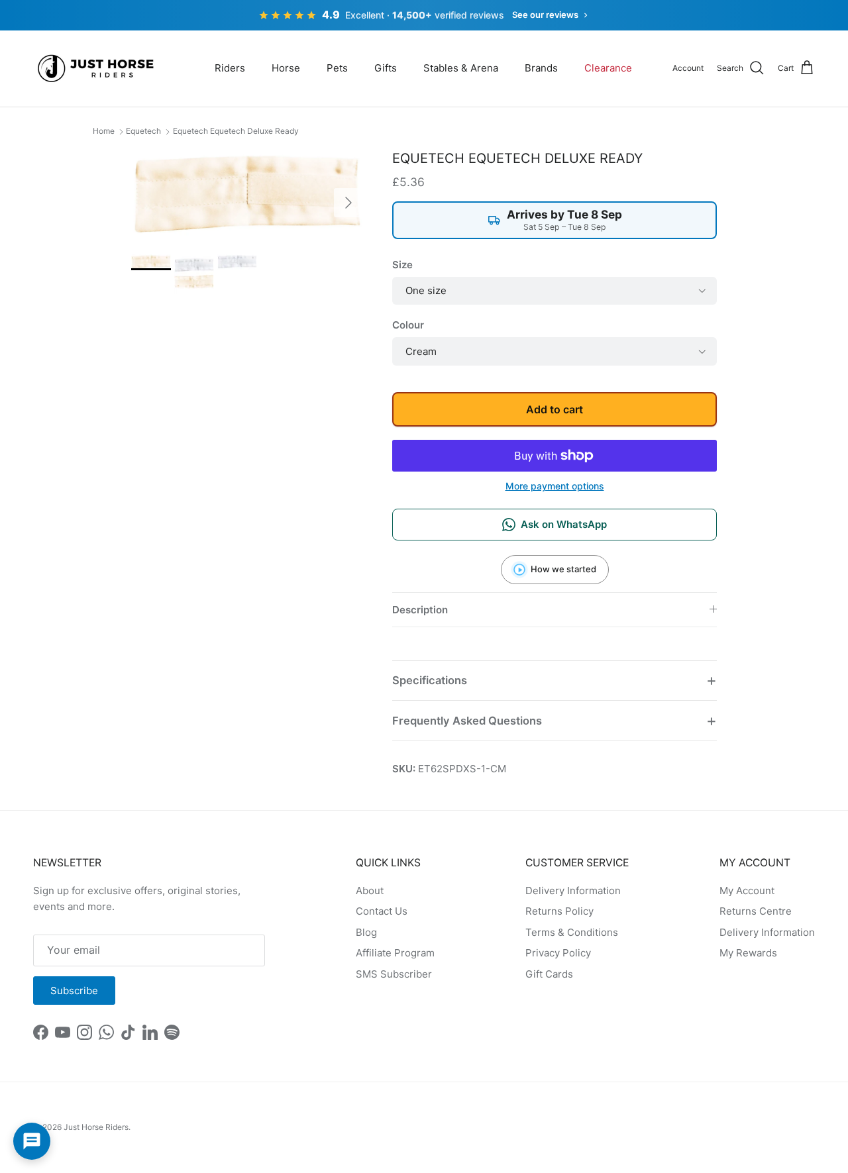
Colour (408, 325)
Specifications (429, 680)
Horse (286, 68)
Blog (366, 932)
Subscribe (74, 990)
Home (104, 131)
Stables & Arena (460, 68)
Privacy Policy (558, 952)
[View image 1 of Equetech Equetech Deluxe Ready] (151, 262)
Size (402, 264)
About (370, 890)
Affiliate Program (395, 952)
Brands (541, 68)
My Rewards (748, 952)
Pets (337, 68)
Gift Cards (549, 974)
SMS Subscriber (394, 974)
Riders (230, 68)
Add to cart (554, 409)
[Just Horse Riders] (97, 68)
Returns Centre (755, 911)
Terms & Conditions (571, 932)
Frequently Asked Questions (467, 720)
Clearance (608, 68)
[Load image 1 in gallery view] (247, 195)
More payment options (554, 486)
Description (420, 609)
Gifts (385, 68)
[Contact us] (31, 1141)
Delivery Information (573, 890)
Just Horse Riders (96, 1127)
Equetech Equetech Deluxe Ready (236, 131)
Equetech (143, 131)
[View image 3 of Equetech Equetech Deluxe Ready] (237, 262)
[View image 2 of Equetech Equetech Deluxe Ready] (194, 274)
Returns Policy (559, 911)
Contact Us (381, 911)
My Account (746, 890)
